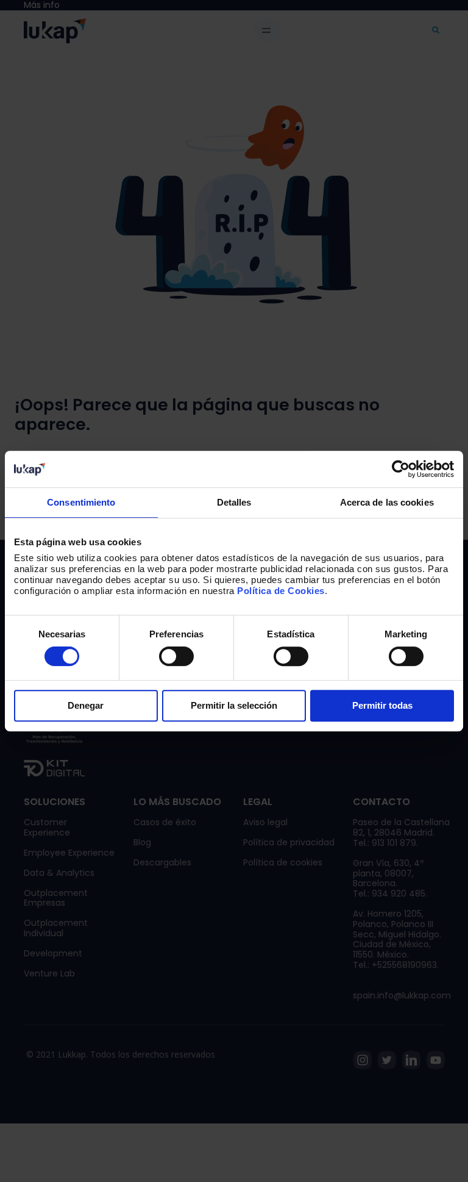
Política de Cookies (281, 591)
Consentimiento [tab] (81, 502)
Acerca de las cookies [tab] (387, 502)
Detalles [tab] (234, 502)
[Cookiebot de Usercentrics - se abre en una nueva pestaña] (400, 469)
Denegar (86, 705)
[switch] (176, 656)
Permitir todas (382, 705)
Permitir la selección (234, 705)
